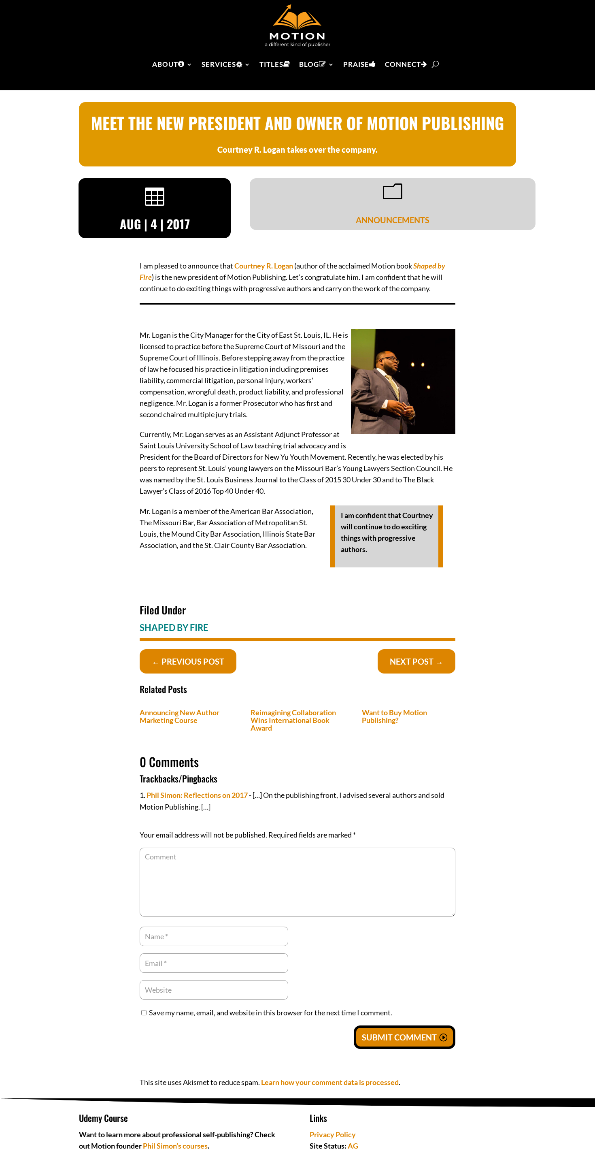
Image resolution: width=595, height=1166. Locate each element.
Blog (309, 64)
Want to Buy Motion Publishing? (394, 716)
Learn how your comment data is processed (330, 1082)
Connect (403, 64)
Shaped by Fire (174, 627)
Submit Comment (399, 1037)
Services (219, 64)
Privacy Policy (333, 1134)
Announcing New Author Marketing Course (179, 716)
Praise (356, 64)
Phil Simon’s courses (175, 1145)
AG (353, 1145)
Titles (271, 64)
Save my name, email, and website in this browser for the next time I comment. (270, 1012)
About (165, 64)
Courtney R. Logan (263, 265)
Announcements (392, 220)
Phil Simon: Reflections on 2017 (197, 795)
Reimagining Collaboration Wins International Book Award (293, 720)
